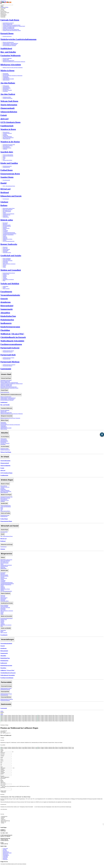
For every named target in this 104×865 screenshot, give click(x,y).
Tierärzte (4, 277)
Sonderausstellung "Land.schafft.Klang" (10, 43)
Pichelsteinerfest (7, 320)
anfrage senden (3, 790)
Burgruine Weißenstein (7, 58)
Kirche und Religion (7, 258)
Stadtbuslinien (5, 286)
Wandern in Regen (8, 129)
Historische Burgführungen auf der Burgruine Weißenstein (14, 61)
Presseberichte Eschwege (7, 351)
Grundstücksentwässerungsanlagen (9, 233)
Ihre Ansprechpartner (7, 211)
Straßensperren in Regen (7, 239)
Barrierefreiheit (6, 89)
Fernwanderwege (6, 146)
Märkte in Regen (7, 70)
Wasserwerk (5, 247)
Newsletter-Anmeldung (7, 90)
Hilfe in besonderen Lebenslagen (9, 263)
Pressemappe (5, 91)
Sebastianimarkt (6, 74)
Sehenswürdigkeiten (8, 112)
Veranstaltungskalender (10, 295)
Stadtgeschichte (6, 216)
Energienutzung (6, 198)
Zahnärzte (5, 276)
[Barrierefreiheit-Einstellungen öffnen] (102, 434)
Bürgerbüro (5, 223)
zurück (1, 749)
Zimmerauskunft (7, 108)
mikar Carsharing (6, 288)
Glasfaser (4, 202)
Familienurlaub (6, 126)
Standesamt (5, 237)
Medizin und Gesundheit (10, 270)
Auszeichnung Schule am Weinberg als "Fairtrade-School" (14, 26)
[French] (6, 2)
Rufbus (4, 287)
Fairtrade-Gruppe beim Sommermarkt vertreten (12, 30)
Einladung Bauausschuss (7, 98)
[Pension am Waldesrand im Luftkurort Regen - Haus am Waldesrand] (18, 747)
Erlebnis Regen (6, 851)
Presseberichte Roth (6, 358)
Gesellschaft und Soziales (10, 255)
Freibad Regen (6, 170)
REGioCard (5, 189)
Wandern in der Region (10, 142)
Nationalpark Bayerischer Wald (9, 144)
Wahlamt (4, 240)
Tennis (4, 158)
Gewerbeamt (5, 230)
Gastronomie (5, 369)
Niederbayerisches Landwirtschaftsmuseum (18, 39)
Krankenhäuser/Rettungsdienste (9, 272)
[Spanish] (10, 2)
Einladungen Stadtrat (7, 97)
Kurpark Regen (6, 33)
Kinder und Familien (9, 163)
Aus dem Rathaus (7, 83)
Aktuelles (4, 849)
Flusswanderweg (6, 132)
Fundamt (4, 229)
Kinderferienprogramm (7, 166)
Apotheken (5, 278)
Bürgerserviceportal (6, 224)
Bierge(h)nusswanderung (7, 145)
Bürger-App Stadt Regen (7, 209)
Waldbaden (5, 148)
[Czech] (4, 2)
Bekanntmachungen (6, 87)
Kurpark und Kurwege (7, 36)
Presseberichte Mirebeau (7, 365)
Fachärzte (5, 275)
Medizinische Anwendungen (8, 279)
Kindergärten (5, 261)
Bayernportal (5, 222)
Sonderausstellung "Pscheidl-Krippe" (10, 44)
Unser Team (5, 248)
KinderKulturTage (6, 167)
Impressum (5, 858)
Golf (4, 159)
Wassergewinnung (6, 249)
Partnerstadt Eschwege (9, 348)
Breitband (4, 192)
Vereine (4, 267)
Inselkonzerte (6, 323)
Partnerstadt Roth (8, 355)
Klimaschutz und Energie (10, 196)
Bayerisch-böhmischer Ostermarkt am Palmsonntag (12, 75)
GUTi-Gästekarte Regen (10, 122)
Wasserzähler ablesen (7, 252)
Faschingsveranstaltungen (11, 344)
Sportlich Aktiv (6, 152)
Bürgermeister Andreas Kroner (9, 208)
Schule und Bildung (6, 259)
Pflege (4, 280)
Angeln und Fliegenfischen (8, 155)
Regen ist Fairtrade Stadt (7, 23)
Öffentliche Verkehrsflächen (8, 234)
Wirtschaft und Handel (7, 852)
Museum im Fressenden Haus (8, 60)
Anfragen (2, 737)
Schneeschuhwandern (7, 147)
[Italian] (9, 2)
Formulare (5, 227)
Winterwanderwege (6, 138)
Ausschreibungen (6, 86)
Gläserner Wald (6, 59)
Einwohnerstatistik (6, 180)
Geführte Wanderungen (7, 136)
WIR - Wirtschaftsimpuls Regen (9, 186)
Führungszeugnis (6, 228)
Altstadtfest (5, 313)
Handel (3, 183)
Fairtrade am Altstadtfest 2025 (8, 28)
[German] (7, 2)
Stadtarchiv (5, 236)
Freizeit (3, 115)
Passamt (4, 235)
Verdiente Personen (6, 214)
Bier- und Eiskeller (8, 52)
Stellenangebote (6, 85)
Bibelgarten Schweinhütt (10, 65)
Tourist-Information (8, 105)
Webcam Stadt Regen (9, 101)
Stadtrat (4, 212)
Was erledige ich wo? (7, 210)
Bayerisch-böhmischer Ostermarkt (9, 45)
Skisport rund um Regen (7, 160)
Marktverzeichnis (6, 79)
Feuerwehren (5, 262)
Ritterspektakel (6, 306)
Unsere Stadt (5, 848)
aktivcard (4, 119)
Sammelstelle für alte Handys (8, 22)
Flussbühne (5, 330)
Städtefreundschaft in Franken (8, 357)
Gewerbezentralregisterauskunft (9, 232)
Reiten (4, 156)
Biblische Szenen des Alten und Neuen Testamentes (13, 67)
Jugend (4, 266)
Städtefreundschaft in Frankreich (9, 364)
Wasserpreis (5, 251)
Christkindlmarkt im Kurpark (13, 337)
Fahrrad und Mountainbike (8, 154)
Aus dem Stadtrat (7, 94)
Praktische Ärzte (6, 274)
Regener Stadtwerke (8, 244)
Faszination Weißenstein (10, 55)
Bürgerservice (5, 853)
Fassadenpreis (6, 291)
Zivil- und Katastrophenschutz (8, 241)
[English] (1, 2)
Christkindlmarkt (6, 77)
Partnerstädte (5, 856)
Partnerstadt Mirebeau (9, 362)
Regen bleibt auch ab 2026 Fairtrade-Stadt (11, 29)
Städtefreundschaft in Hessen (8, 350)
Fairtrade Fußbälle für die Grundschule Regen (11, 25)
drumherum (5, 302)
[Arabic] (3, 2)
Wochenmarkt (5, 73)
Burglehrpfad (5, 135)
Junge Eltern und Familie (7, 260)
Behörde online (6, 220)
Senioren (4, 264)
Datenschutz (5, 215)
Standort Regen (6, 177)
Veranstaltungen (6, 854)
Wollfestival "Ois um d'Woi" (12, 334)
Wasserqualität (5, 250)
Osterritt (4, 298)
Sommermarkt (5, 76)
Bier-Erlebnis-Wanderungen (8, 137)
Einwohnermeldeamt (7, 226)
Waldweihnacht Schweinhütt (8, 78)
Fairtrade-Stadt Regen (9, 20)
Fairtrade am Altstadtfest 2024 (8, 27)
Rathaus (3, 205)
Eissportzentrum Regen (10, 174)
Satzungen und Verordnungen (8, 213)
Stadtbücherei (6, 48)
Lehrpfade (5, 134)
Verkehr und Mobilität (9, 283)
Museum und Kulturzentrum (8, 42)
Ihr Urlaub (5, 850)
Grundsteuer (5, 231)
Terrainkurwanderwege (7, 133)
